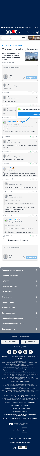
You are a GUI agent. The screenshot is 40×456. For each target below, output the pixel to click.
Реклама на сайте (9, 286)
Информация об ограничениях (20, 405)
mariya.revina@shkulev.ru (13, 391)
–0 (36, 92)
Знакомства (19, 27)
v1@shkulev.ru (29, 377)
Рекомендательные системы (20, 411)
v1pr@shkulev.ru (31, 402)
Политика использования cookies (20, 408)
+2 (30, 137)
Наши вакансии (8, 308)
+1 (30, 163)
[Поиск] (27, 32)
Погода (28, 27)
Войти (10, 77)
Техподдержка (8, 313)
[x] (31, 352)
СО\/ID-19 (11, 219)
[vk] (15, 352)
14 (15, 179)
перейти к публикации (13, 45)
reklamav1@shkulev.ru (20, 397)
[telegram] (9, 352)
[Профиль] (37, 32)
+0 (30, 92)
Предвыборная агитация (12, 318)
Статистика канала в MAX (13, 324)
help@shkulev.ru (24, 381)
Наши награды (8, 302)
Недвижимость (7, 27)
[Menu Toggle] (2, 32)
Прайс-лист (7, 291)
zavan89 (9, 168)
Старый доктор (11, 121)
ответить (7, 92)
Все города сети (8, 329)
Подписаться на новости (12, 270)
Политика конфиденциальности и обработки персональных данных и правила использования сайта (20, 419)
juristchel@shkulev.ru (23, 380)
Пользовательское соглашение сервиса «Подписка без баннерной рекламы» (20, 414)
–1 (36, 163)
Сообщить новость (10, 275)
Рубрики (5, 281)
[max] (25, 352)
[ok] (20, 352)
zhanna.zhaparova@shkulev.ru (13, 388)
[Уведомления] (32, 32)
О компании (7, 297)
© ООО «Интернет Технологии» (20, 442)
